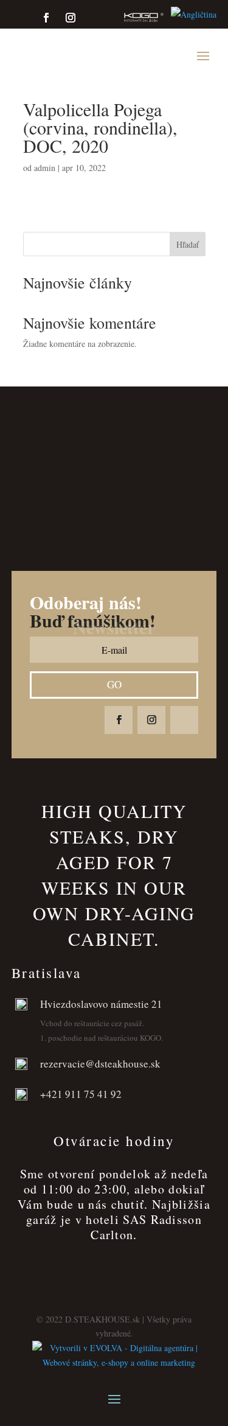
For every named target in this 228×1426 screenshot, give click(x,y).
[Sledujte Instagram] (70, 17)
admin (44, 167)
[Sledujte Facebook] (46, 17)
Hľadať (187, 244)
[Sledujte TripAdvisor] (95, 17)
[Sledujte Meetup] (133, 17)
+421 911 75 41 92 (81, 1094)
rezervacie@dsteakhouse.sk (100, 1064)
